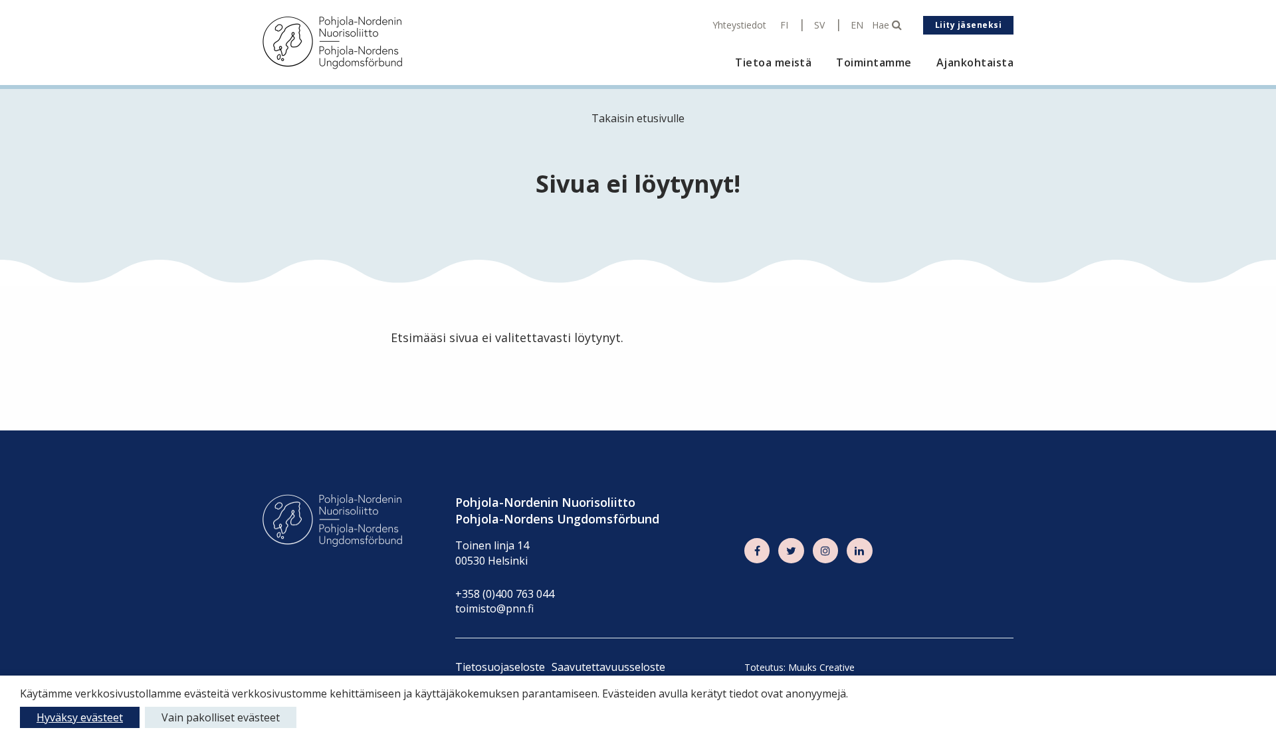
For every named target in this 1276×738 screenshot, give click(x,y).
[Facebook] (757, 550)
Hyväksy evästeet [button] (80, 717)
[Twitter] (790, 550)
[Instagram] (825, 550)
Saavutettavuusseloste (608, 667)
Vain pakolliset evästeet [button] (220, 717)
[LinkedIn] (859, 550)
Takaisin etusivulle (638, 118)
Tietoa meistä (773, 63)
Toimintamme (873, 63)
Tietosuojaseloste (500, 667)
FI (784, 25)
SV (819, 25)
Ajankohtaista (974, 63)
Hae (882, 25)
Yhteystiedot (739, 25)
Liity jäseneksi (968, 25)
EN (857, 25)
